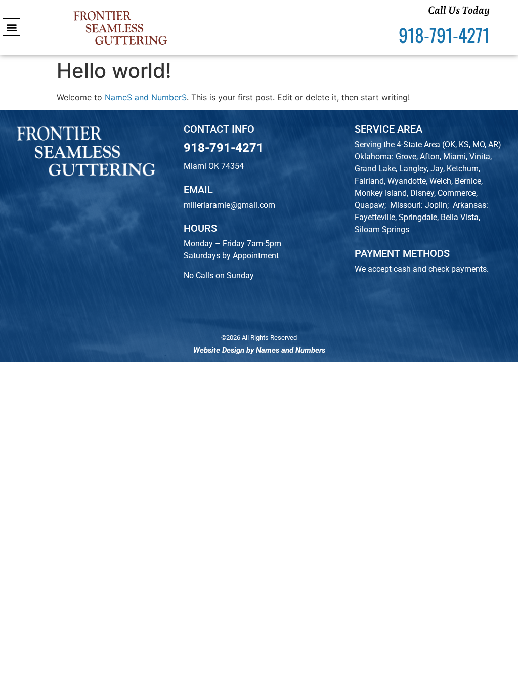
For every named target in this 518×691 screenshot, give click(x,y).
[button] (11, 27)
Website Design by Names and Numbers (259, 350)
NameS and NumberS (146, 97)
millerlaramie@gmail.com (229, 205)
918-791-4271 (224, 148)
